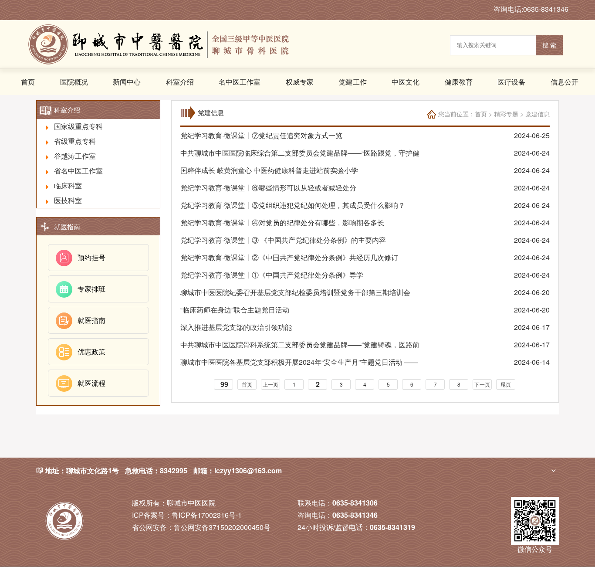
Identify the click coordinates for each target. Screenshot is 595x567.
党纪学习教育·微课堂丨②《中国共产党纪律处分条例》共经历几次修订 (289, 257)
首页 (28, 82)
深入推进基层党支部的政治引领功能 (236, 327)
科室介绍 (180, 82)
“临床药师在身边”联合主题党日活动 (234, 310)
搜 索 (549, 45)
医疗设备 (511, 82)
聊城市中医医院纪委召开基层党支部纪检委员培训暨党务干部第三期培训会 (295, 292)
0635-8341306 (355, 503)
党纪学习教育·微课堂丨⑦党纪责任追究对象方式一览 (261, 135)
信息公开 (564, 82)
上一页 (270, 384)
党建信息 (537, 113)
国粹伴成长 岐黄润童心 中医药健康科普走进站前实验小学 (269, 170)
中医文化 (405, 82)
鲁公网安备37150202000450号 (201, 527)
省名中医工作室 (78, 171)
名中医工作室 (239, 82)
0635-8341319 (392, 527)
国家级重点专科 (78, 126)
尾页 (505, 384)
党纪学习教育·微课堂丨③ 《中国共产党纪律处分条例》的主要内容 (283, 240)
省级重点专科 (75, 141)
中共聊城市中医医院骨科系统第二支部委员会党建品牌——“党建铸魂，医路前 (299, 345)
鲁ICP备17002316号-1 (187, 515)
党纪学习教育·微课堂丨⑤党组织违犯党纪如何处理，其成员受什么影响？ (292, 205)
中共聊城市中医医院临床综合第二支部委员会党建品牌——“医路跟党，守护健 (299, 153)
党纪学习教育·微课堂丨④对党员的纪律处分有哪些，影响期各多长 (282, 222)
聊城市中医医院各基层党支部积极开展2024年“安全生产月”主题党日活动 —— (299, 362)
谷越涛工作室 (75, 156)
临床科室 (68, 185)
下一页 (482, 384)
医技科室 (68, 200)
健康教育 (459, 82)
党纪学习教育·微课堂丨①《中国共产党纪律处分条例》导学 (271, 275)
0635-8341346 (355, 515)
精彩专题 (506, 113)
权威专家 (300, 82)
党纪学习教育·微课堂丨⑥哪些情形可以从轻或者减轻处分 (268, 188)
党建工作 (353, 82)
